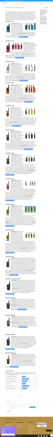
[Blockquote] (17, 404)
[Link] (19, 404)
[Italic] (11, 404)
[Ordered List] (15, 404)
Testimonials (30, 427)
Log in (37, 432)
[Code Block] (18, 404)
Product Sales (30, 3)
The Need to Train (43, 16)
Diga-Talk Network (24, 388)
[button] (50, 434)
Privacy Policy (30, 432)
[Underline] (13, 404)
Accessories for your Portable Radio (20, 57)
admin (19, 435)
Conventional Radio (24, 381)
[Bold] (10, 404)
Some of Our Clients (31, 426)
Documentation (41, 3)
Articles (36, 3)
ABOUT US (18, 3)
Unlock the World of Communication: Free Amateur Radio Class (43, 18)
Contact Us (30, 431)
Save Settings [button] (8, 434)
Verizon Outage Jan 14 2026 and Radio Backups (43, 13)
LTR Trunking (23, 383)
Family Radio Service (11, 11)
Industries (48, 3)
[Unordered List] (16, 404)
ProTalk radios (7, 372)
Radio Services (24, 3)
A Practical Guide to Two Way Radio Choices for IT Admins (43, 22)
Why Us (29, 425)
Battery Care (23, 376)
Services (29, 428)
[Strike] (14, 404)
